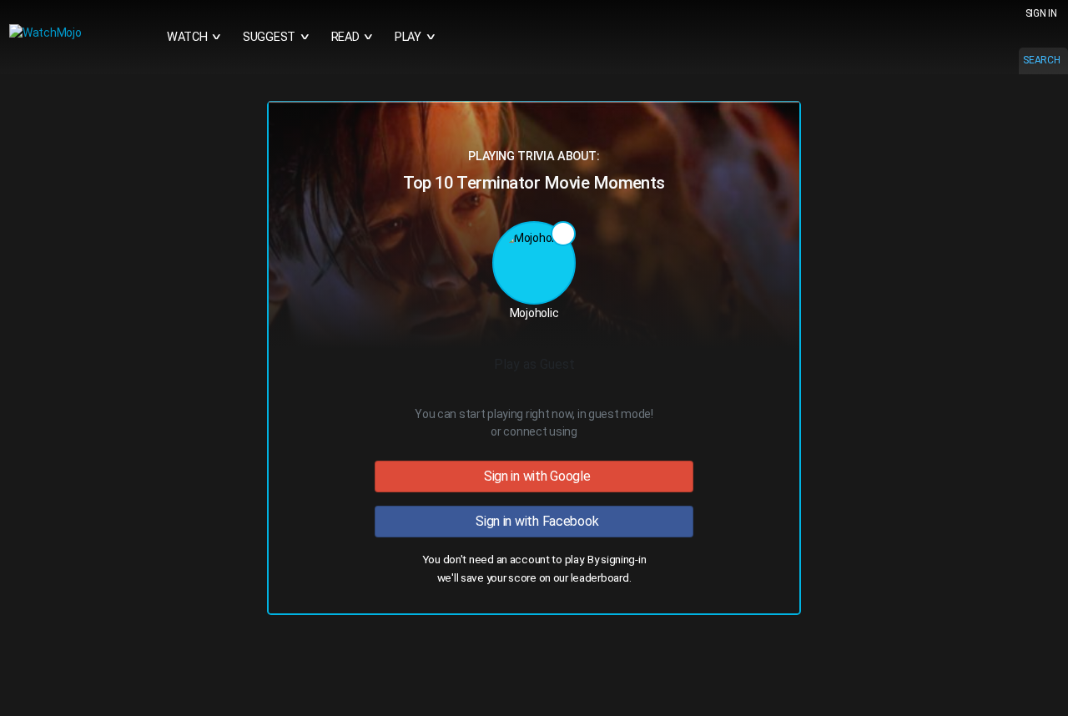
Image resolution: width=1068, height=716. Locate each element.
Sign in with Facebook (534, 521)
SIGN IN (1041, 13)
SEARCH (1041, 60)
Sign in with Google (533, 476)
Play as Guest (534, 364)
